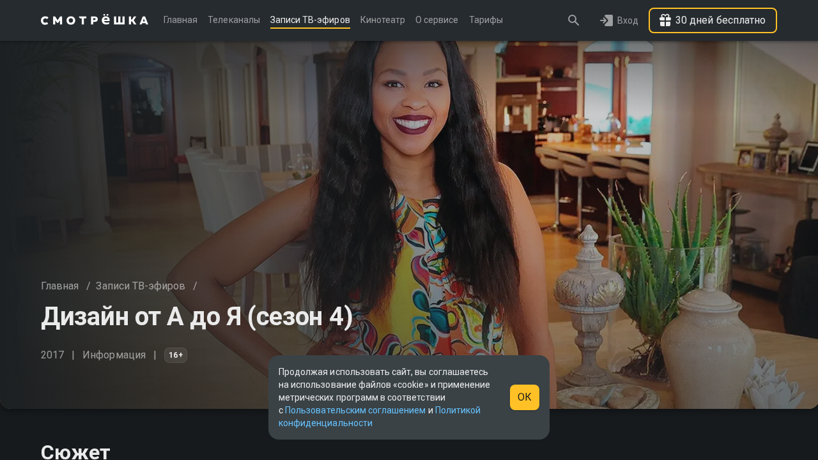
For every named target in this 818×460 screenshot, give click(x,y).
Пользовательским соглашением (355, 410)
